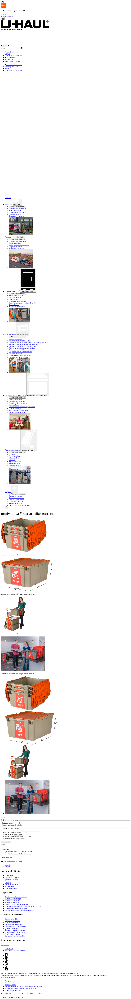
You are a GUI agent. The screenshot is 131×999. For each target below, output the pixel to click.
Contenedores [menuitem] (12, 291)
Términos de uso (10, 985)
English (7, 867)
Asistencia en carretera (12, 877)
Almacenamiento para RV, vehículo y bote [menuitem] (22, 346)
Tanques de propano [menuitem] (15, 503)
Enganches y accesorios (12, 921)
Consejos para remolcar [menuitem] (16, 212)
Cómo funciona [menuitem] (14, 458)
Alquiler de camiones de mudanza (16, 897)
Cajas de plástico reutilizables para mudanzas (19, 910)
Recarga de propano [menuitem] (15, 496)
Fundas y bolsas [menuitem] (14, 405)
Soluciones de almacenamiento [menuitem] (19, 410)
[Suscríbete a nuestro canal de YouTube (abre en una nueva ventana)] (6, 970)
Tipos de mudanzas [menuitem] (15, 461)
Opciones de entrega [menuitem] (15, 297)
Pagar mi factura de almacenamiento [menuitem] (20, 352)
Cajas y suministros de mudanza (15, 926)
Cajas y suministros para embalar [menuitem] (16, 395)
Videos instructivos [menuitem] (15, 210)
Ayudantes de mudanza (28, 450)
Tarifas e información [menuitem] (16, 295)
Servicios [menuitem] (12, 460)
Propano (14, 492)
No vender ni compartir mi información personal (20, 988)
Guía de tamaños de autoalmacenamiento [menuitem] (22, 348)
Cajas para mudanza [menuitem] (15, 399)
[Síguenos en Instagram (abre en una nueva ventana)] (6, 958)
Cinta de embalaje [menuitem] (15, 408)
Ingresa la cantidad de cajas (11, 825)
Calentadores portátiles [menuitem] (16, 501)
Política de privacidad (12, 983)
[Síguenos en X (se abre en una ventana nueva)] (6, 967)
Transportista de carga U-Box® (15, 950)
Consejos (8, 883)
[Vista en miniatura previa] (1, 819)
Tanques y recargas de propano (15, 930)
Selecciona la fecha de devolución (13, 836)
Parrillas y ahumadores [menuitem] (16, 500)
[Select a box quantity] (11, 823)
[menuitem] (27, 241)
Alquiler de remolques (12, 902)
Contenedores (27, 291)
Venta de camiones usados (13, 924)
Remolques (16, 204)
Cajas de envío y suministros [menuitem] (18, 403)
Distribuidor (9, 949)
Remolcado (9, 237)
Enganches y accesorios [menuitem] (16, 216)
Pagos (7, 881)
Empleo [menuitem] (7, 54)
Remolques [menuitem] (9, 204)
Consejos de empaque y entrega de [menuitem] (22, 303)
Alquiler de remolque (12, 900)
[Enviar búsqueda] (21, 48)
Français (7, 865)
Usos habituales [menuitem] (14, 299)
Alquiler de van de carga (13, 899)
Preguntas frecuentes (11, 884)
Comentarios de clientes (12, 888)
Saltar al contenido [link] (7, 16)
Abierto (3, 14)
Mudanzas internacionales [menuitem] (17, 301)
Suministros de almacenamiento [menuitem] (19, 357)
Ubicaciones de (12, 990)
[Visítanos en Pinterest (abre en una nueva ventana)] (6, 961)
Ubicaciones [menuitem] (10, 57)
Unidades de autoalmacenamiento (16, 908)
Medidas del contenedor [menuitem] (16, 306)
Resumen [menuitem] (12, 454)
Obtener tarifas (6, 842)
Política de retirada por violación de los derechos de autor (23, 986)
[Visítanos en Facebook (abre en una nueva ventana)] (6, 955)
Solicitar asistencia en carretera (13, 861)
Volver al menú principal (17, 206)
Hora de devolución (9, 839)
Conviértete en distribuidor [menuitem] (13, 55)
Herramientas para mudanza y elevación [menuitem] (22, 407)
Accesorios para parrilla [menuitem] (16, 498)
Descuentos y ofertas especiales (15, 936)
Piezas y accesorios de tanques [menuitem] (19, 505)
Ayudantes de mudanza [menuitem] (12, 450)
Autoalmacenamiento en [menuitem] (19, 341)
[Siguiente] (4, 817)
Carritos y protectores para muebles (16, 904)
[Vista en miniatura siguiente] (4, 819)
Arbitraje (8, 981)
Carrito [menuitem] (9, 59)
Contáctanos (9, 875)
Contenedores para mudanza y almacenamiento (23, 906)
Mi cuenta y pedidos (11, 879)
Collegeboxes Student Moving (15, 932)
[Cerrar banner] (2, 2)
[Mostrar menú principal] (3, 18)
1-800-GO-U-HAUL (12, 851)
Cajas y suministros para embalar (37, 395)
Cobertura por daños (11, 928)
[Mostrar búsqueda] (5, 45)
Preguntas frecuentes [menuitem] (15, 214)
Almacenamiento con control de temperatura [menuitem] (23, 344)
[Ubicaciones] (8, 46)
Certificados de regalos (12, 934)
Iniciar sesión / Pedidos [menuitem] (12, 61)
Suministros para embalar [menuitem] (17, 401)
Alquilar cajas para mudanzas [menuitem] (18, 412)
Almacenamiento (22, 335)
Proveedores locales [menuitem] (15, 456)
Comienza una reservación (17, 241)
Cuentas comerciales (11, 919)
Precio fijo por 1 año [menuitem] (11, 52)
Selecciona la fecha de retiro (11, 832)
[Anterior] (1, 817)
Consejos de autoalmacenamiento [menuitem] (19, 355)
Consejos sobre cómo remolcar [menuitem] (19, 245)
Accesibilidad (9, 886)
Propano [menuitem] (8, 492)
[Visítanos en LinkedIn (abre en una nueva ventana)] (6, 964)
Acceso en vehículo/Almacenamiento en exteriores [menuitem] (25, 350)
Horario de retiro (8, 834)
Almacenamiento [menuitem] (10, 335)
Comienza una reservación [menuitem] (17, 208)
